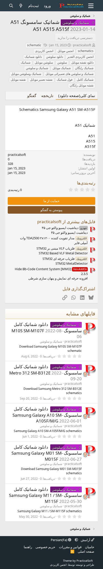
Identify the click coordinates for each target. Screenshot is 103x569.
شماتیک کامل (85, 79)
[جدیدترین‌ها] (21, 5)
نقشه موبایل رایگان (82, 85)
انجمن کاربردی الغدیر (80, 57)
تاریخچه (47, 95)
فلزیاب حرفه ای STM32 (64, 258)
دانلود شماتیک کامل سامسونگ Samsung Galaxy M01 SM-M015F (47, 453)
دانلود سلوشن (54, 57)
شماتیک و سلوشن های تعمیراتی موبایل (70, 74)
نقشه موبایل (18, 79)
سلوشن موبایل (44, 62)
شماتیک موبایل (61, 68)
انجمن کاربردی (44, 51)
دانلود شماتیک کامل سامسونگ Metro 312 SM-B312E (45, 369)
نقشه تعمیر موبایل (41, 79)
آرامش (85, 540)
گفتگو (31, 95)
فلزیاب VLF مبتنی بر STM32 (61, 248)
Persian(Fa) (59, 540)
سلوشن (62, 62)
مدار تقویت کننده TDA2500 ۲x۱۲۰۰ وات (53, 238)
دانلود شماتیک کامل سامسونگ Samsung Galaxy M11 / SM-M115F (45, 495)
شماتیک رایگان (84, 68)
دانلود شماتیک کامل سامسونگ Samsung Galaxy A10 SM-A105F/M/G (47, 415)
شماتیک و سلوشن (37, 68)
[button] (76, 540)
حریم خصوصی (45, 547)
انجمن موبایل (66, 51)
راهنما (28, 547)
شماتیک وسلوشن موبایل (26, 74)
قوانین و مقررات (70, 547)
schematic (34, 45)
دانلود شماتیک (33, 57)
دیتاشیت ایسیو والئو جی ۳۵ (64, 227)
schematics (86, 51)
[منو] (91, 6)
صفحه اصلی (86, 551)
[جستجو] (11, 5)
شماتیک (25, 62)
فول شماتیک (64, 79)
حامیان (89, 547)
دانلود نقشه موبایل (82, 62)
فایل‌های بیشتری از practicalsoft (66, 221)
